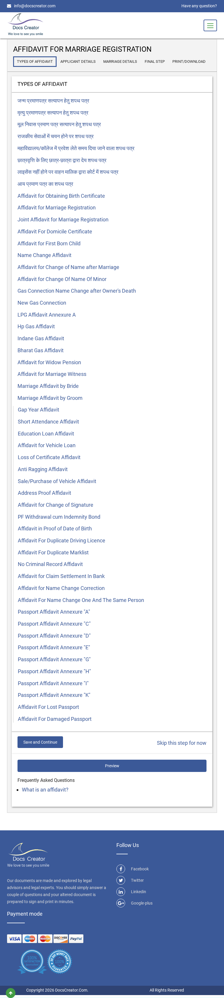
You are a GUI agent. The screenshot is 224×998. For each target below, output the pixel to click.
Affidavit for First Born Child (49, 243)
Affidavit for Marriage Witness (52, 374)
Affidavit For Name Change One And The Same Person (81, 600)
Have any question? (199, 6)
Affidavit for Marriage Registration (57, 207)
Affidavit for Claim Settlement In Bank (61, 576)
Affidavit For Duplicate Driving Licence (61, 540)
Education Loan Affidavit (46, 434)
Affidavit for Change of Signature (55, 505)
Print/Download (189, 61)
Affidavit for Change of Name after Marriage (68, 267)
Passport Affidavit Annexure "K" (54, 695)
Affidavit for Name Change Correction (61, 588)
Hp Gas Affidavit (36, 326)
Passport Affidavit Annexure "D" (54, 636)
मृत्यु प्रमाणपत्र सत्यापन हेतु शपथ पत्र (53, 113)
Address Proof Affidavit (44, 493)
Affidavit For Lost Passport (48, 707)
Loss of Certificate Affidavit (49, 457)
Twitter (137, 880)
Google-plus (142, 903)
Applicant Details (78, 61)
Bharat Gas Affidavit (41, 350)
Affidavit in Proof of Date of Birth (55, 528)
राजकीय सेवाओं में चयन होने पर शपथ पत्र (56, 136)
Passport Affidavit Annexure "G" (54, 659)
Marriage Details (120, 61)
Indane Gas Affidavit (41, 338)
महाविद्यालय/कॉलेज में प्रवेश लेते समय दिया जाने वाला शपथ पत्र (76, 148)
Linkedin (138, 891)
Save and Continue (40, 742)
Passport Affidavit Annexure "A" (54, 612)
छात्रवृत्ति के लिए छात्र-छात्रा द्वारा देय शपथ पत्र (62, 160)
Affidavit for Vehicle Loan (47, 445)
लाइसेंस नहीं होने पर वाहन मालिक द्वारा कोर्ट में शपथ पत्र (68, 172)
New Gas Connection (42, 303)
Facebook (140, 869)
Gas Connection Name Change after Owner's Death (77, 291)
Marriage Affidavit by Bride (48, 386)
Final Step (155, 61)
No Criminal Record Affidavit (50, 564)
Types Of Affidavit (35, 61)
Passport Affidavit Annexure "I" (53, 683)
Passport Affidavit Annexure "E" (54, 647)
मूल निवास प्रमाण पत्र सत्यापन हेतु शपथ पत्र (59, 124)
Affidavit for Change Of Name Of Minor (62, 279)
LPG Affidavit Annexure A (47, 315)
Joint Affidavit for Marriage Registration (63, 219)
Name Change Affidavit (44, 255)
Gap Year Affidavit (38, 410)
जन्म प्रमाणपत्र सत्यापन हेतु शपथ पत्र (53, 101)
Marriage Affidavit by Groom (50, 398)
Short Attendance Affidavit (48, 422)
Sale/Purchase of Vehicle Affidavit (57, 481)
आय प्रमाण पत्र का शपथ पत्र (45, 184)
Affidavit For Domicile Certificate (55, 231)
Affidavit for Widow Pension (49, 362)
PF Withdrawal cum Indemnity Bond (59, 517)
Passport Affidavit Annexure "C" (54, 624)
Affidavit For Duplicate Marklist (53, 552)
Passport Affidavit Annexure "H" (54, 671)
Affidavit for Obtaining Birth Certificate (61, 196)
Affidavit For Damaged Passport (55, 719)
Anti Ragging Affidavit (43, 469)
